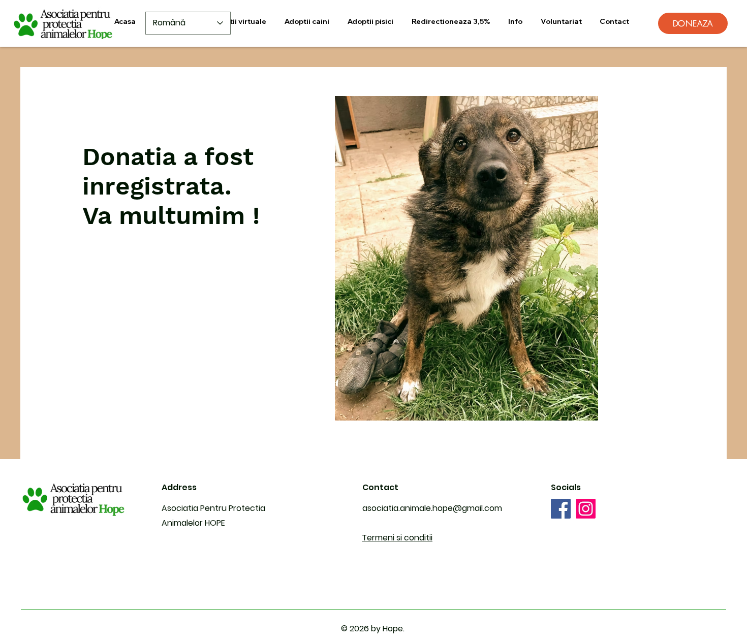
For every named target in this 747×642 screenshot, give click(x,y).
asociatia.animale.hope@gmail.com (432, 508)
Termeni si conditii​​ (397, 537)
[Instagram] (586, 509)
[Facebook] (561, 509)
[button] (238, 21)
